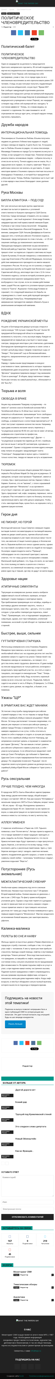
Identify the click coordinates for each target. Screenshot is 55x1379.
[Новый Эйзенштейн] (7, 1141)
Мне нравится (10, 1235)
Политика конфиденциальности (41, 1376)
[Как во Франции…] (7, 1154)
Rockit (21, 1376)
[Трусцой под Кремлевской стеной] (7, 1117)
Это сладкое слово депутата (30, 1126)
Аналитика (19, 1297)
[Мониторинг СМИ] (6, 1275)
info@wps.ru (36, 1351)
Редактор (7, 27)
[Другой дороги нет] (7, 1092)
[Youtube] (37, 1366)
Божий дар (21, 1102)
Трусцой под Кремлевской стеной (33, 1114)
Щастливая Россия (13, 13)
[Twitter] (24, 1366)
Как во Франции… (24, 1151)
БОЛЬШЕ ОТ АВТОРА (14, 1083)
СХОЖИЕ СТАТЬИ (12, 1078)
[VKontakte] (31, 1366)
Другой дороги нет (25, 1090)
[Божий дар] (7, 1105)
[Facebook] (17, 1366)
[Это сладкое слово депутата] (7, 1129)
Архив (4, 13)
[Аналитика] (6, 1301)
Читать (27, 1235)
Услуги (16, 1275)
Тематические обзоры (25, 1284)
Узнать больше (15, 1024)
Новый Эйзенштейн (25, 1138)
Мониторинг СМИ (22, 1272)
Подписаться (10, 1249)
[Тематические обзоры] (6, 1288)
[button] (51, 3)
